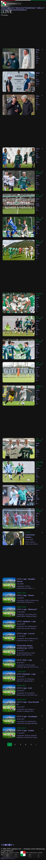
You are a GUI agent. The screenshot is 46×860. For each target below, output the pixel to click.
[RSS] (13, 845)
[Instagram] (8, 845)
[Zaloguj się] (2, 14)
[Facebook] (2, 845)
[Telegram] (9, 845)
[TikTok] (11, 845)
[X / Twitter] (4, 845)
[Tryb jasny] (2, 12)
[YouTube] (6, 845)
